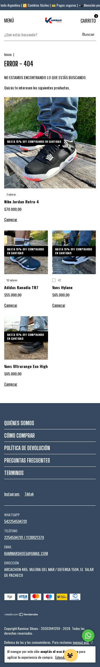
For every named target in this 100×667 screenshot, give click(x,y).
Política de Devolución (27, 448)
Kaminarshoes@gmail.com (26, 553)
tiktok (29, 494)
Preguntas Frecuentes (27, 460)
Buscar (88, 34)
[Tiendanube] (21, 614)
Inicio (8, 54)
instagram (12, 494)
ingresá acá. (81, 642)
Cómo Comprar (19, 435)
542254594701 (15, 521)
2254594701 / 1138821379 (24, 537)
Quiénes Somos (19, 423)
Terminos (14, 472)
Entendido (61, 657)
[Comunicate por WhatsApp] (88, 635)
